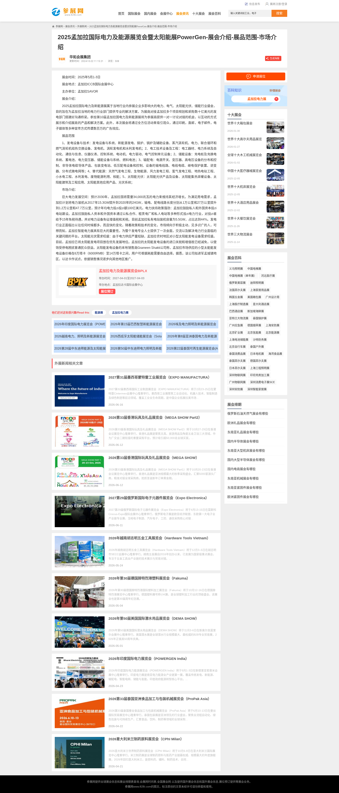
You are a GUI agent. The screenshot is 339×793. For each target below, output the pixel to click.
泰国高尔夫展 (237, 360)
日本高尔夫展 (237, 368)
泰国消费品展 (237, 353)
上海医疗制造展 (238, 304)
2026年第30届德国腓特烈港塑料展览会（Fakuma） (149, 578)
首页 (121, 13)
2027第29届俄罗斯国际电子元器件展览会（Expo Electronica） (158, 498)
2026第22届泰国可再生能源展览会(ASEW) (192, 349)
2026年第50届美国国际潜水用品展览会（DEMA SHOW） (153, 618)
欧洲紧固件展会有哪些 (243, 497)
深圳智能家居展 (257, 389)
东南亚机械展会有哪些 (243, 478)
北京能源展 (272, 332)
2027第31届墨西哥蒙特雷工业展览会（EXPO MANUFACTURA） (159, 377)
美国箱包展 (254, 297)
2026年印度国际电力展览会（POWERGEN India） (80, 325)
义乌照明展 (236, 268)
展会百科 (214, 13)
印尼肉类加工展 (259, 375)
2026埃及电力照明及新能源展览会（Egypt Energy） (192, 325)
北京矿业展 (236, 332)
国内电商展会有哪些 (241, 469)
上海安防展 (272, 325)
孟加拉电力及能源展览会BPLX (123, 271)
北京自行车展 (237, 346)
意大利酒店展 (261, 304)
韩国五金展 (236, 297)
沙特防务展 (260, 339)
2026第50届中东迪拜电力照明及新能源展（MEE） (136, 349)
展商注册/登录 (278, 3)
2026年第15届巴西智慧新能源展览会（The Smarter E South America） (136, 325)
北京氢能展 (254, 332)
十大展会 (198, 13)
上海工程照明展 (259, 368)
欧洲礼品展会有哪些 (241, 423)
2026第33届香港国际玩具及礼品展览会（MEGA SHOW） (153, 458)
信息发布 (254, 3)
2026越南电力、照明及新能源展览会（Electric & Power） (80, 337)
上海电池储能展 (238, 339)
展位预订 (107, 291)
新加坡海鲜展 (255, 311)
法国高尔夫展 (237, 290)
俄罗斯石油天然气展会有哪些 (247, 413)
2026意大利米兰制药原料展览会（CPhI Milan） (146, 739)
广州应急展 (236, 325)
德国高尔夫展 (258, 360)
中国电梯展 (254, 268)
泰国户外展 (257, 346)
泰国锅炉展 (260, 318)
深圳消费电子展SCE (262, 382)
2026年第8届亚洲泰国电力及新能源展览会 (192, 337)
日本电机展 (257, 353)
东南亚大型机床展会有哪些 (246, 450)
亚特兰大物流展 (238, 318)
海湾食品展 (275, 353)
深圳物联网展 (237, 375)
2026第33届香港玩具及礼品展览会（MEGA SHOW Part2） (155, 418)
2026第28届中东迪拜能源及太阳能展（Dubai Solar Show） (80, 349)
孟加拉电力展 (256, 99)
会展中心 (166, 13)
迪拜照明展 (257, 282)
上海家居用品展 (259, 290)
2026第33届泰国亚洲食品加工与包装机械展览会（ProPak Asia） (159, 699)
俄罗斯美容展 (237, 282)
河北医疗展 (268, 275)
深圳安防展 (236, 389)
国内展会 (150, 13)
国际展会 (134, 13)
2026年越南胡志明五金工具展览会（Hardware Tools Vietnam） (159, 538)
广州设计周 (272, 297)
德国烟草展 (254, 325)
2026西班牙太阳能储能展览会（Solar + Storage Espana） (136, 337)
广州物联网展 (237, 382)
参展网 (59, 26)
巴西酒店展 (236, 311)
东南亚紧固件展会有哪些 (244, 487)
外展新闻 (82, 26)
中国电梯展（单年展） (243, 275)
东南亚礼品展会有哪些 (243, 432)
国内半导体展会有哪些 (243, 441)
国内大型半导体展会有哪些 (246, 459)
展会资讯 (182, 13)
